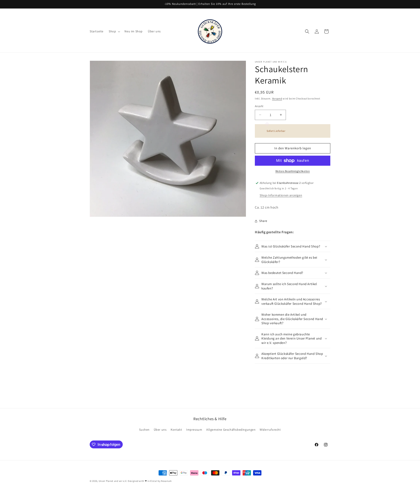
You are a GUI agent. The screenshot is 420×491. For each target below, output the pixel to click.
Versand (277, 98)
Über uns (160, 430)
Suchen (144, 430)
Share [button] (263, 221)
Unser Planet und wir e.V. (113, 480)
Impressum (194, 430)
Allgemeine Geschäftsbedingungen (231, 430)
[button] (114, 31)
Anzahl (259, 106)
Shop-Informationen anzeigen (281, 195)
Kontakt (176, 430)
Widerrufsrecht (270, 430)
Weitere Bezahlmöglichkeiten (292, 171)
